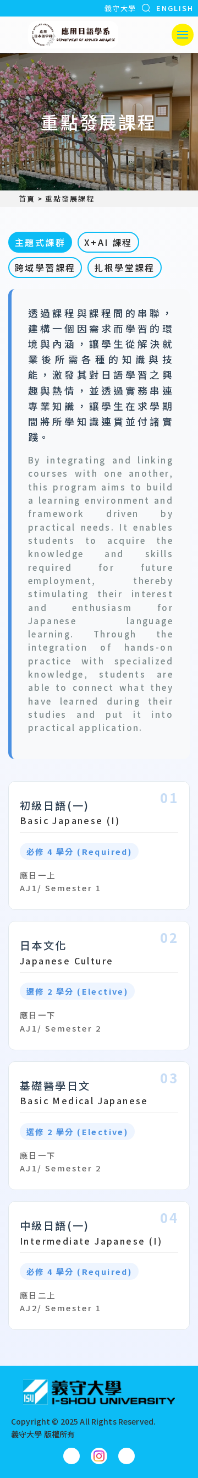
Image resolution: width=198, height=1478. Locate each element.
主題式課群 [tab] (40, 242)
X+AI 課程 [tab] (108, 242)
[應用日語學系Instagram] (99, 1456)
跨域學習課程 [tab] (45, 267)
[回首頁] (73, 34)
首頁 (27, 199)
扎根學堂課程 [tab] (124, 267)
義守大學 (120, 8)
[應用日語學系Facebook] (71, 1456)
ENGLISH (175, 8)
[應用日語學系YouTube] (126, 1456)
